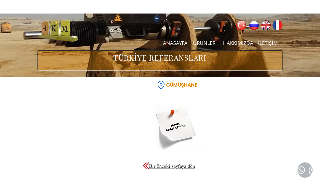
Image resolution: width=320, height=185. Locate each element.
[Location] (161, 85)
